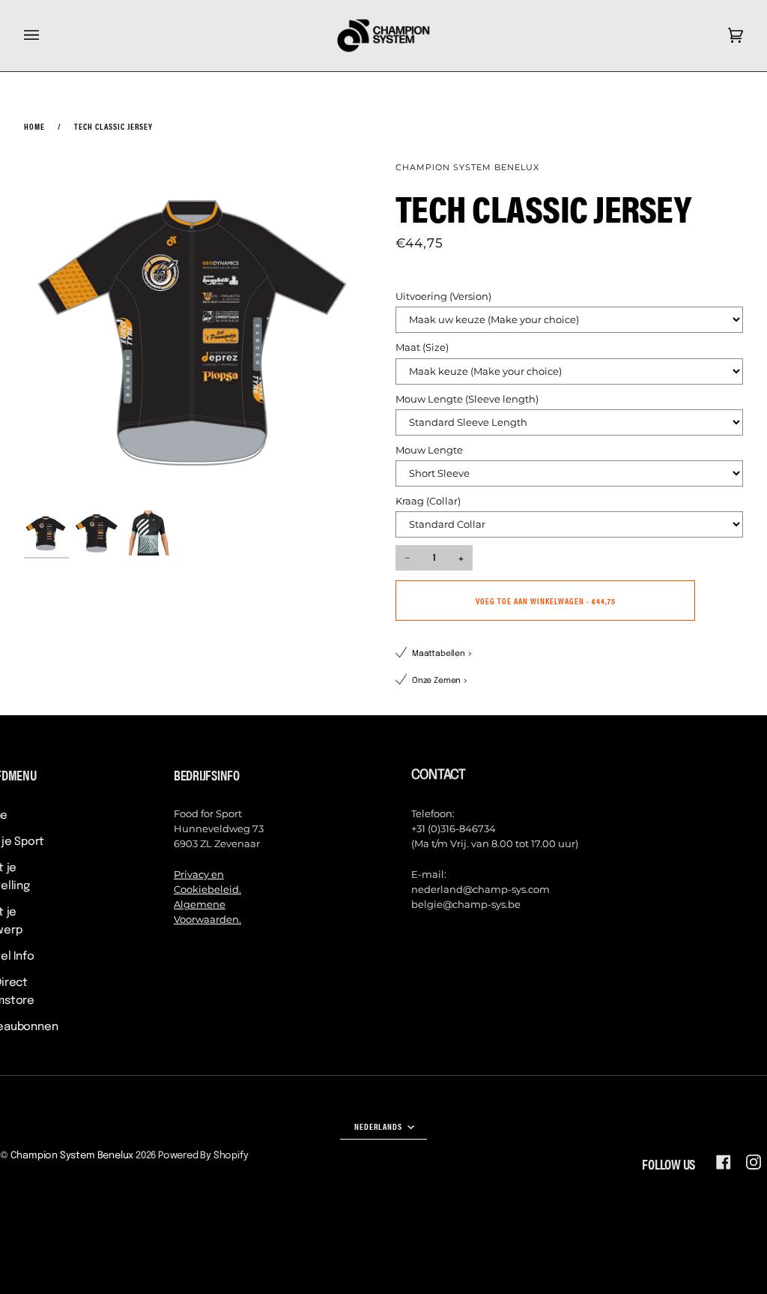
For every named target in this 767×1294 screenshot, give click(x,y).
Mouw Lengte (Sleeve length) (467, 399)
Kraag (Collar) (428, 501)
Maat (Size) (422, 347)
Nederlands (379, 1126)
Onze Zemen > (440, 680)
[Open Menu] (46, 35)
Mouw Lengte (429, 450)
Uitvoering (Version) (443, 296)
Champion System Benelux (467, 167)
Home (34, 126)
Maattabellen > (442, 653)
